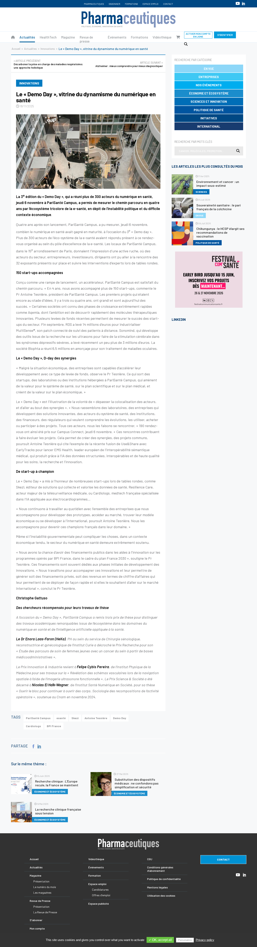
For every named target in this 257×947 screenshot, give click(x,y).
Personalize (185, 940)
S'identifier (225, 35)
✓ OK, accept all (160, 940)
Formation (94, 875)
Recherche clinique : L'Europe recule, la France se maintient (56, 783)
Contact (168, 4)
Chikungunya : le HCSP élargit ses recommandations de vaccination (220, 232)
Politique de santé (209, 110)
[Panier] (178, 37)
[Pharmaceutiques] (13, 37)
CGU (149, 859)
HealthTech (48, 37)
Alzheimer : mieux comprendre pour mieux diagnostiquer (129, 64)
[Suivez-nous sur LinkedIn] (243, 3)
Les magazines (42, 892)
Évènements (117, 37)
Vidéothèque (162, 37)
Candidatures (100, 889)
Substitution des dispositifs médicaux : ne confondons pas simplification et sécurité (136, 783)
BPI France (54, 726)
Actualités (27, 37)
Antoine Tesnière (96, 718)
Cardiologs (33, 726)
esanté (61, 718)
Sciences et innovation (209, 101)
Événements (96, 867)
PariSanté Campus (38, 718)
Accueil (16, 48)
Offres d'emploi (101, 895)
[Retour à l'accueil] (128, 19)
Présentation (41, 881)
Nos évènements (209, 85)
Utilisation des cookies (161, 895)
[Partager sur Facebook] (33, 746)
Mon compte (37, 928)
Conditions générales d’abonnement (160, 869)
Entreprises (209, 77)
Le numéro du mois (44, 887)
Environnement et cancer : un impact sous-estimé (217, 183)
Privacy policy (205, 940)
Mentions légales (157, 887)
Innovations (48, 48)
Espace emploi (150, 4)
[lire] (21, 784)
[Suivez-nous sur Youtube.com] (238, 3)
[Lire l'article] (88, 151)
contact (223, 859)
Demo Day (119, 718)
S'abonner (114, 4)
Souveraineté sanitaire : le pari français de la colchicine (218, 207)
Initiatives (208, 118)
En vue (209, 68)
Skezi (75, 718)
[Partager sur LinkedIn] (39, 746)
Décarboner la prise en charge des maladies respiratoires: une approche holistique (48, 64)
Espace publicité (98, 903)
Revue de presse (86, 39)
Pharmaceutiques (94, 4)
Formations (131, 4)
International (208, 126)
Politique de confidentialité (164, 879)
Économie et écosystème (208, 93)
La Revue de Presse (45, 912)
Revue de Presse (40, 900)
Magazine (68, 37)
